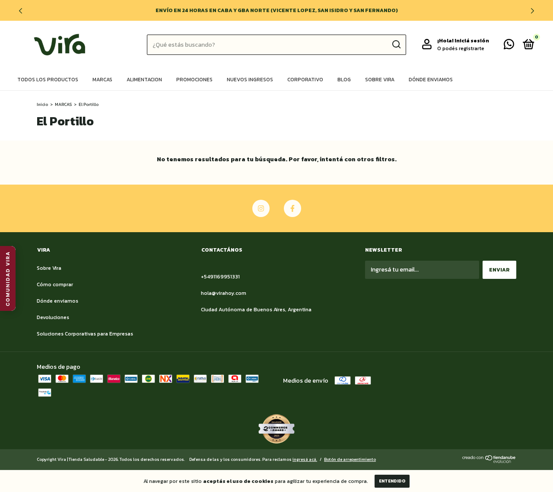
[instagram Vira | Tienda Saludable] (261, 208)
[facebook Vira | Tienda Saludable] (292, 208)
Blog (344, 79)
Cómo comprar (55, 284)
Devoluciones (53, 317)
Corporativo (305, 79)
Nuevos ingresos (250, 79)
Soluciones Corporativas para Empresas (85, 334)
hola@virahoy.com (223, 293)
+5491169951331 (220, 277)
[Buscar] (396, 44)
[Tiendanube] (489, 461)
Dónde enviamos (431, 79)
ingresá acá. (304, 459)
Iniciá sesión (471, 41)
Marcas (102, 79)
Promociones (194, 79)
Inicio (42, 104)
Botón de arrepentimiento (350, 459)
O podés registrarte (460, 48)
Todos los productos (47, 79)
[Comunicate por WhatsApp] (508, 46)
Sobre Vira (379, 79)
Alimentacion (144, 79)
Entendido (392, 481)
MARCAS (63, 104)
